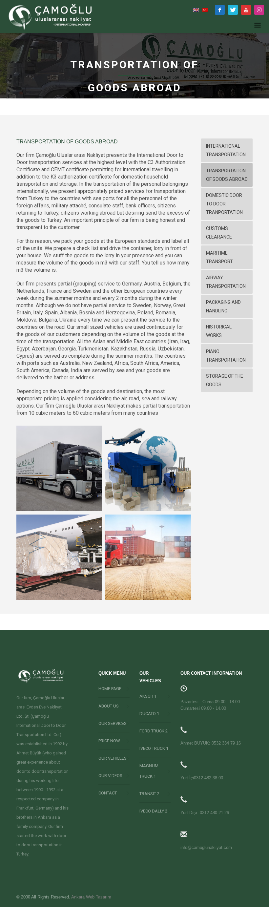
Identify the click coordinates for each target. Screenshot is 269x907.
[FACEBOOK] (220, 10)
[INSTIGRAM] (259, 10)
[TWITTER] (233, 10)
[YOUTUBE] (246, 10)
